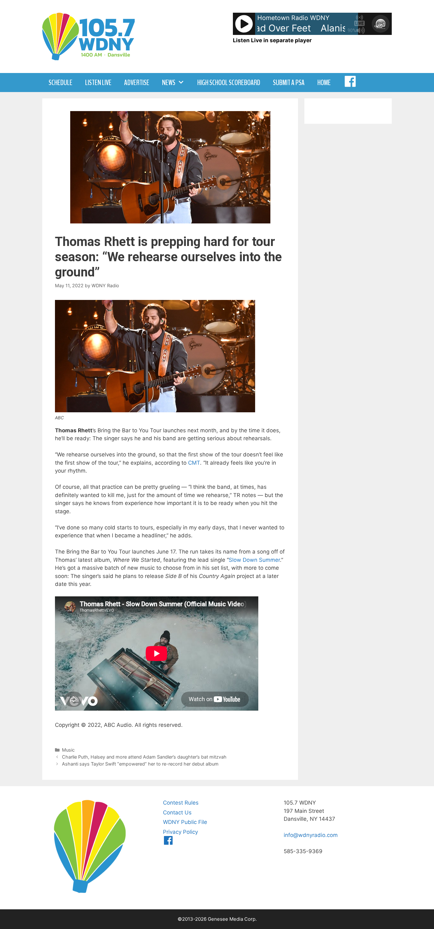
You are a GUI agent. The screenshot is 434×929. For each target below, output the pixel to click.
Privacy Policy (180, 832)
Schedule (60, 82)
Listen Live (98, 82)
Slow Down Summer (254, 560)
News (168, 82)
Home (324, 82)
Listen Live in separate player (272, 40)
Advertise (136, 82)
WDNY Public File (185, 822)
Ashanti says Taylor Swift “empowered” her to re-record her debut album (140, 763)
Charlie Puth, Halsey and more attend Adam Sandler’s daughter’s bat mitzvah (144, 757)
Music (68, 750)
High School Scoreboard (228, 82)
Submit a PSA (289, 82)
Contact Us (177, 812)
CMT (194, 463)
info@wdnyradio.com (311, 835)
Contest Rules (181, 803)
